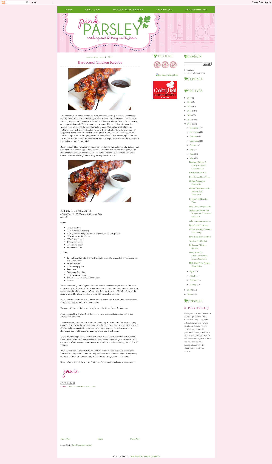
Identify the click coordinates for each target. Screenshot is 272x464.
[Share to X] (67, 383)
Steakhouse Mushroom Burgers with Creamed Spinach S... (200, 213)
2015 (189, 106)
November (194, 132)
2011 (189, 123)
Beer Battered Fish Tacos (199, 176)
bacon (72, 386)
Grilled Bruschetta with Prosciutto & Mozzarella (199, 191)
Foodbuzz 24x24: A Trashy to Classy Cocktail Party (197, 165)
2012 (189, 119)
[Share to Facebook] (70, 383)
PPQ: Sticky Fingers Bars (200, 206)
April (192, 271)
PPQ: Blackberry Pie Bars (200, 236)
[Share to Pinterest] (73, 383)
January (193, 284)
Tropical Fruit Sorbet (198, 240)
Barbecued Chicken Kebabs (100, 62)
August (193, 145)
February (193, 280)
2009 (189, 294)
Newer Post (65, 438)
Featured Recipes (196, 9)
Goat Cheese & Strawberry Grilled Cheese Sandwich (198, 255)
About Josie (92, 9)
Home (68, 9)
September (194, 140)
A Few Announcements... (200, 220)
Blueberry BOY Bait (198, 172)
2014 (189, 110)
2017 (189, 97)
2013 (189, 115)
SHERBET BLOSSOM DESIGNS (145, 456)
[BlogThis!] (64, 383)
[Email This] (61, 383)
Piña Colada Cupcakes (198, 225)
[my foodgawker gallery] (167, 74)
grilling (90, 386)
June (192, 153)
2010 (189, 289)
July (191, 149)
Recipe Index (164, 9)
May (192, 158)
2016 (189, 102)
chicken (81, 386)
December (194, 127)
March (192, 275)
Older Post (134, 438)
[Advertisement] (84, 415)
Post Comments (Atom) (82, 445)
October (193, 136)
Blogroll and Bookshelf (128, 9)
